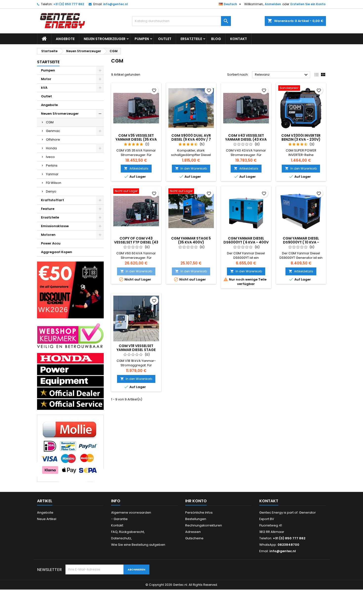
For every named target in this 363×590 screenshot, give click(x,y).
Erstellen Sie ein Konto (307, 4)
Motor (46, 79)
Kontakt (238, 38)
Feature (47, 208)
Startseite (48, 62)
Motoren (48, 234)
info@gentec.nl (115, 4)
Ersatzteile (191, 38)
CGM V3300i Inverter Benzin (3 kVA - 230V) (301, 137)
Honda (51, 148)
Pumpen (142, 38)
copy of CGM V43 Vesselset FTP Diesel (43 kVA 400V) (136, 242)
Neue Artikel (46, 519)
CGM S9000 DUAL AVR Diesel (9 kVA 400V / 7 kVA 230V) (191, 139)
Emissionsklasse (55, 226)
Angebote (65, 38)
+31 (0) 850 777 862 (68, 4)
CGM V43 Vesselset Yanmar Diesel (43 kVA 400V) (246, 139)
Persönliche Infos (199, 512)
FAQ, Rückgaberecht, (128, 531)
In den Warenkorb (191, 168)
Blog (216, 38)
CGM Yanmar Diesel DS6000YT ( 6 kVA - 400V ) (246, 242)
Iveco (50, 156)
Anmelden (273, 4)
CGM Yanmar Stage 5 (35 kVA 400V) (191, 240)
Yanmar (52, 174)
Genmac (53, 131)
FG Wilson (53, 182)
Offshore (53, 139)
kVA (44, 87)
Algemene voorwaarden (131, 512)
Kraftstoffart (52, 200)
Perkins (52, 165)
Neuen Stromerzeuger (104, 38)
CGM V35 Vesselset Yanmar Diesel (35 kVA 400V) (136, 139)
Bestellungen (195, 519)
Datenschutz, (121, 538)
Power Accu (50, 243)
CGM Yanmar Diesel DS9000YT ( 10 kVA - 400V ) (301, 242)
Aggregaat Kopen (56, 252)
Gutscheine (194, 538)
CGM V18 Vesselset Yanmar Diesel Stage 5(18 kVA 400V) (136, 349)
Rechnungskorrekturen (203, 525)
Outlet (164, 38)
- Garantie (119, 519)
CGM (50, 122)
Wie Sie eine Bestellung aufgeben (138, 544)
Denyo (51, 191)
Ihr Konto (196, 501)
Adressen (193, 531)
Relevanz (282, 75)
